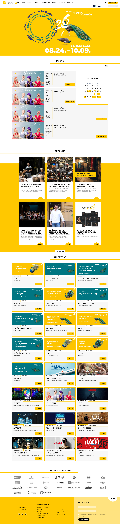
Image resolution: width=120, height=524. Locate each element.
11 (95, 88)
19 (97, 91)
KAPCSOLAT (62, 2)
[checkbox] (78, 514)
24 (92, 94)
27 (100, 94)
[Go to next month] (100, 78)
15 (87, 91)
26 (97, 94)
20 (100, 91)
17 (92, 91)
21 (85, 94)
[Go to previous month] (85, 78)
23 (90, 94)
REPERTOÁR (36, 2)
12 (97, 88)
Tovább (39, 284)
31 (85, 85)
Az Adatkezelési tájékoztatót (86, 514)
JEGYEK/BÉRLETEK (45, 2)
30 (90, 96)
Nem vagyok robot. (84, 516)
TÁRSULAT (54, 2)
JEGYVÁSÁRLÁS (112, 2)
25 (95, 94)
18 (95, 91)
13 (100, 88)
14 (85, 91)
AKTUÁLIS (29, 2)
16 (90, 91)
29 (87, 96)
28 (85, 96)
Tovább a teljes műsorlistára (60, 144)
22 (87, 94)
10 (92, 88)
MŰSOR (23, 2)
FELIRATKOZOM (84, 519)
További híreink (60, 251)
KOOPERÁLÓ (70, 2)
